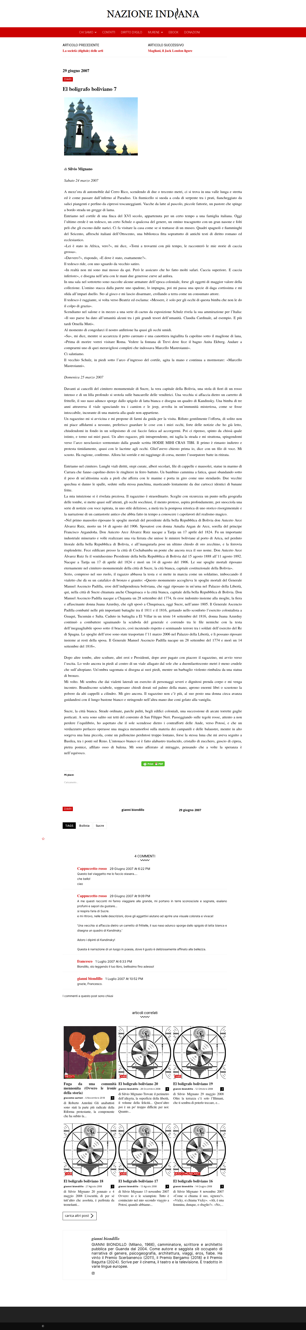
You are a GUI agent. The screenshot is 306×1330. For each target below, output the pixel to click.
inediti (70, 1076)
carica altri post (77, 1215)
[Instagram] (93, 1272)
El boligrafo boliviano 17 (138, 1181)
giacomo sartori (73, 1097)
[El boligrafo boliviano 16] (199, 1149)
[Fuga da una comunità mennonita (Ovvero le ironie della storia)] (90, 1052)
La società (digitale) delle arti (83, 50)
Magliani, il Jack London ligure (170, 50)
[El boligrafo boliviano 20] (144, 1052)
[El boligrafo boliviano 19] (199, 1052)
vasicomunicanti (187, 1173)
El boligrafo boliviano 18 (83, 1181)
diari (68, 79)
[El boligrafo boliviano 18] (90, 1149)
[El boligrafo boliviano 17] (144, 1149)
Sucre (100, 825)
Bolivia (84, 825)
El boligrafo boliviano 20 (138, 1083)
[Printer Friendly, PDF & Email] (153, 766)
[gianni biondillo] (77, 1255)
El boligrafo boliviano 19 (193, 1083)
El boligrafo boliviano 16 (193, 1181)
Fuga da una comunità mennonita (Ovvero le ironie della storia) (90, 1088)
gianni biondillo (132, 810)
